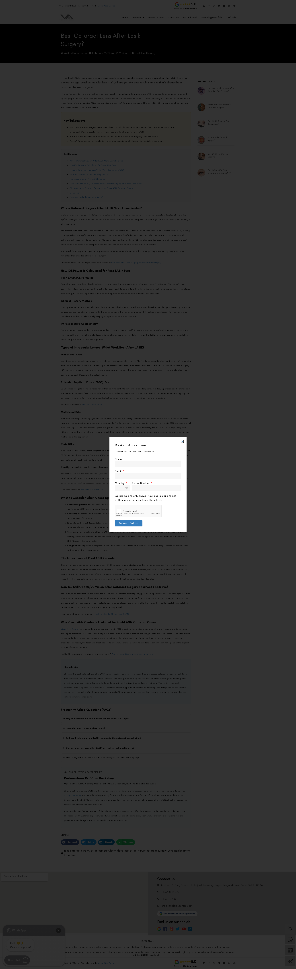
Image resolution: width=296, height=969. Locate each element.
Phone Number (141, 483)
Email (118, 471)
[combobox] (122, 488)
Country (120, 483)
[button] (182, 441)
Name (118, 459)
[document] (148, 484)
